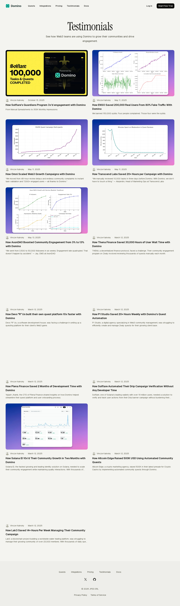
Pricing (59, 6)
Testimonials (73, 6)
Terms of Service (98, 595)
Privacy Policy (80, 595)
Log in (149, 6)
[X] (85, 579)
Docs (86, 6)
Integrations (45, 6)
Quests (31, 6)
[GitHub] (94, 579)
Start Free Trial (165, 6)
